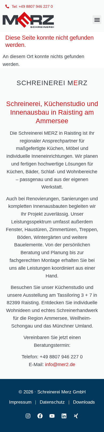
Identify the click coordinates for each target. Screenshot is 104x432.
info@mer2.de (60, 364)
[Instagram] (28, 416)
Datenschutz (52, 402)
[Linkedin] (64, 416)
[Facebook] (40, 416)
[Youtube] (52, 416)
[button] (97, 19)
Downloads (84, 402)
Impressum (20, 402)
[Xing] (76, 416)
